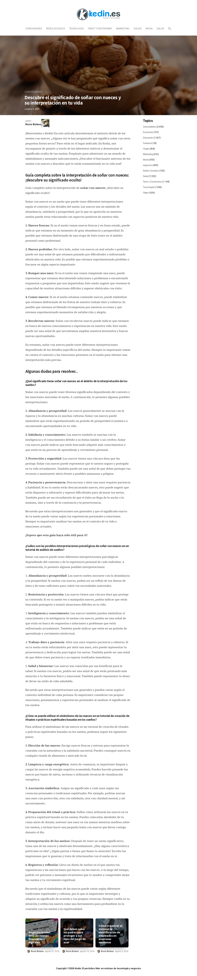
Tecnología (76, 28)
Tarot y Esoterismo (100, 28)
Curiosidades (33, 28)
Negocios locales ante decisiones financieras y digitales (39, 937)
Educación (148, 138)
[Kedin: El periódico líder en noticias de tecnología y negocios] (98, 22)
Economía (148, 132)
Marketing (123, 28)
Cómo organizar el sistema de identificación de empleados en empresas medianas (110, 934)
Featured (147, 143)
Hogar (146, 149)
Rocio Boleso (33, 124)
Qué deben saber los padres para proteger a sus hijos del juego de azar (75, 935)
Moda (149, 28)
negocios (147, 165)
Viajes (138, 28)
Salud (160, 28)
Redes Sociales (55, 28)
